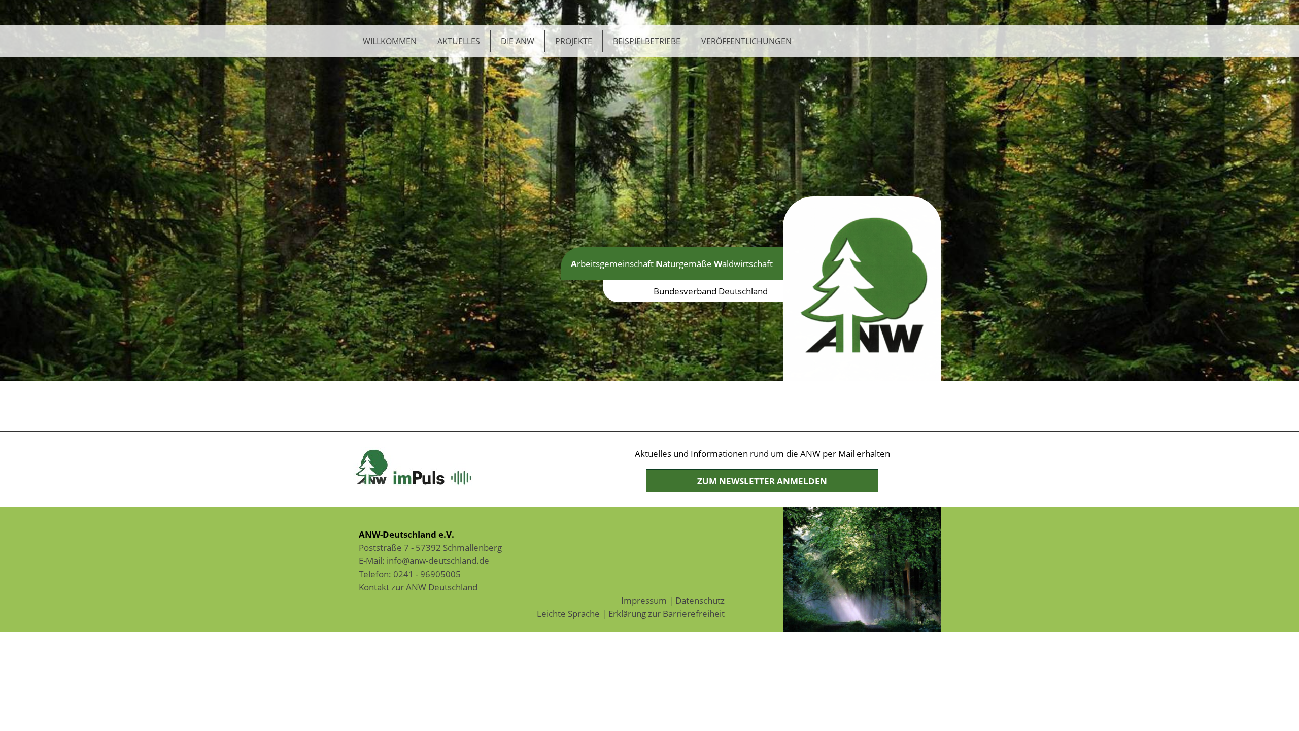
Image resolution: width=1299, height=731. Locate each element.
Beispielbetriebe (646, 41)
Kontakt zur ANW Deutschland (418, 587)
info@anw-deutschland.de (438, 560)
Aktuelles (458, 41)
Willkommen (390, 41)
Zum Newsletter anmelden (762, 481)
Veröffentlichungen (746, 41)
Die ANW (517, 41)
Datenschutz (700, 600)
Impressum (644, 600)
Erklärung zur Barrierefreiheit (666, 613)
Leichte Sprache (568, 613)
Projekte (573, 41)
